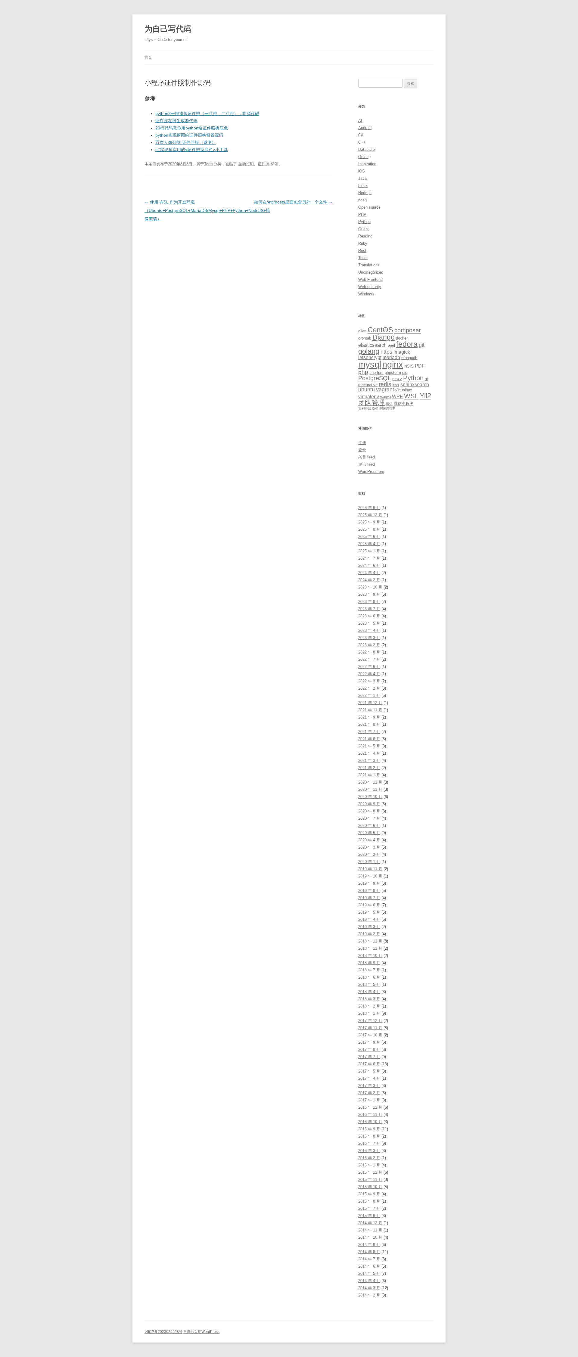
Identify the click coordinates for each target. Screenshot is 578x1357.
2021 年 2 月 (369, 767)
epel (391, 345)
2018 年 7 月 (369, 970)
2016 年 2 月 (369, 1158)
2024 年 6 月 (369, 565)
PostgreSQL (374, 377)
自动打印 (246, 164)
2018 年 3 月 (369, 999)
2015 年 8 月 (369, 1201)
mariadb (391, 357)
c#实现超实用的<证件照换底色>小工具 (191, 149)
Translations (369, 265)
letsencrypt (369, 357)
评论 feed (366, 464)
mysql (369, 364)
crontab (364, 338)
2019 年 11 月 (370, 869)
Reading (365, 236)
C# (360, 135)
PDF (420, 365)
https (386, 352)
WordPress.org (371, 471)
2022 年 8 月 (369, 652)
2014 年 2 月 (369, 1295)
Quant (363, 229)
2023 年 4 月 (369, 630)
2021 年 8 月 (369, 724)
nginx (392, 364)
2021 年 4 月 (369, 753)
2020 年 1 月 (369, 861)
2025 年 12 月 (370, 515)
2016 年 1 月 (369, 1165)
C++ (362, 142)
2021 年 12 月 (370, 702)
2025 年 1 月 (369, 551)
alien (362, 331)
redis (385, 384)
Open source (369, 207)
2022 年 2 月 (369, 688)
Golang (364, 156)
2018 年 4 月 (369, 991)
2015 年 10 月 (370, 1187)
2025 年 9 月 (369, 522)
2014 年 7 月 (369, 1259)
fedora (407, 344)
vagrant (385, 390)
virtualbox (403, 390)
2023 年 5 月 (369, 623)
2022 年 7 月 (369, 659)
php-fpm (376, 372)
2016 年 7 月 (369, 1143)
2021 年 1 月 (369, 775)
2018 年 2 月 (369, 1006)
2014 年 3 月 (369, 1288)
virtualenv (368, 396)
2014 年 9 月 (369, 1244)
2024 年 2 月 (369, 580)
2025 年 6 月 (369, 536)
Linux (363, 185)
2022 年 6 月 (369, 666)
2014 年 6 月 (369, 1266)
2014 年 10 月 (370, 1237)
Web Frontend (370, 279)
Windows (366, 294)
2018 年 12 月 (370, 941)
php (363, 372)
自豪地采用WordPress (201, 1332)
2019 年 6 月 (369, 905)
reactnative (368, 385)
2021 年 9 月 (369, 717)
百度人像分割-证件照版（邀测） (185, 142)
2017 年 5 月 (369, 1071)
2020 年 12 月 (370, 782)
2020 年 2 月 (369, 854)
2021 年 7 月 (369, 731)
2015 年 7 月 (369, 1208)
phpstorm (393, 372)
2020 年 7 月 (369, 818)
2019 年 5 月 (369, 912)
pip (404, 372)
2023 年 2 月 (369, 645)
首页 (148, 57)
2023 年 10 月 (370, 587)
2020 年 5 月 (369, 833)
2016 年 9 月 (369, 1129)
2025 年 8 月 (369, 529)
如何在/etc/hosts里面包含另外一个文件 (293, 202)
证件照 (263, 164)
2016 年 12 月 (370, 1107)
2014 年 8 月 (369, 1252)
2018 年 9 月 (369, 963)
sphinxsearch (414, 384)
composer (407, 330)
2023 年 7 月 (369, 609)
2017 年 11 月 (370, 1028)
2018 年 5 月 (369, 984)
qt (426, 379)
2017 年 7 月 (369, 1056)
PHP (362, 214)
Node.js (364, 193)
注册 (362, 442)
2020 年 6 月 (369, 825)
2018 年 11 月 (370, 948)
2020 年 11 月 (370, 789)
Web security (369, 286)
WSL (411, 396)
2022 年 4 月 (369, 674)
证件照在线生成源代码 (176, 120)
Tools (208, 164)
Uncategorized (370, 272)
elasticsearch (372, 345)
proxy (397, 379)
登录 (362, 450)
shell (396, 385)
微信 (389, 403)
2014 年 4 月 (369, 1280)
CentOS (380, 330)
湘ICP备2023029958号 (163, 1332)
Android (364, 128)
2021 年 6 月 (369, 739)
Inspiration (367, 164)
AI (360, 120)
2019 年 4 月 (369, 919)
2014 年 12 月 (370, 1223)
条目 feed (366, 457)
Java (362, 178)
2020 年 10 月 (370, 796)
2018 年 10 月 (370, 955)
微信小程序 (403, 403)
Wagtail (385, 397)
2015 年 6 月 (369, 1215)
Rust (362, 250)
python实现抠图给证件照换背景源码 (189, 135)
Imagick (401, 352)
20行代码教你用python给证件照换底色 (191, 128)
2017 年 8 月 (369, 1049)
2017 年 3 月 (369, 1085)
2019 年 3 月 (369, 926)
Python (364, 221)
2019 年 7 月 (369, 898)
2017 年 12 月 (370, 1020)
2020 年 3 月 (369, 847)
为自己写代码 (167, 28)
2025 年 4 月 (369, 544)
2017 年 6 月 (369, 1064)
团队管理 (371, 402)
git (421, 345)
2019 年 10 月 (370, 876)
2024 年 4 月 (369, 572)
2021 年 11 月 (370, 710)
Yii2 (425, 396)
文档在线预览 (368, 408)
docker (402, 338)
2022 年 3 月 (369, 681)
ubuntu (366, 390)
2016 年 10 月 (370, 1121)
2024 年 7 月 (369, 558)
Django (383, 337)
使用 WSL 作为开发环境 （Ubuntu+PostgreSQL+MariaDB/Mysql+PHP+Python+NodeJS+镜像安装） (207, 210)
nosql (363, 200)
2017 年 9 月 (369, 1042)
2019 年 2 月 (369, 934)
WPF (397, 396)
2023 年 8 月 (369, 601)
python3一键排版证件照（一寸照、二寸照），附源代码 (207, 113)
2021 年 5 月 (369, 746)
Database (366, 149)
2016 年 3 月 (369, 1150)
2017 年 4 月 (369, 1078)
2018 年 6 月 (369, 977)
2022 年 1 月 (369, 695)
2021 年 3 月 (369, 760)
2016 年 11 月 (370, 1114)
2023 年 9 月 (369, 594)
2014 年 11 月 (370, 1230)
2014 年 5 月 (369, 1273)
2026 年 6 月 (369, 507)
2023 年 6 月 (369, 616)
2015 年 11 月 (370, 1179)
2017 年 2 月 (369, 1093)
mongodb (409, 358)
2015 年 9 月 (369, 1194)
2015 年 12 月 (370, 1172)
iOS (361, 171)
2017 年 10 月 (370, 1035)
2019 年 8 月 (369, 890)
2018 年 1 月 (369, 1013)
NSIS (409, 366)
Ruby (362, 243)
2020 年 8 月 (369, 811)
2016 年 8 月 (369, 1136)
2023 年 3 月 (369, 637)
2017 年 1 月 (369, 1100)
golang (368, 351)
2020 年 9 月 (369, 804)
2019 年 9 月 (369, 883)
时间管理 (387, 408)
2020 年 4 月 (369, 840)
